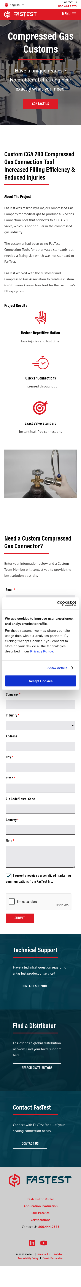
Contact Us (40, 104)
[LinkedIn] (32, 1243)
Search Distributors (37, 1068)
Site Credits (43, 1254)
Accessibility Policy (28, 1258)
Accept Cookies (40, 681)
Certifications (40, 1220)
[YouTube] (44, 1243)
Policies (58, 1254)
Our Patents (40, 1213)
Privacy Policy (41, 651)
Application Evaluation (41, 1206)
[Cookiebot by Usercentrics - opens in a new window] (57, 603)
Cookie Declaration (53, 1258)
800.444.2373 (67, 6)
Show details (57, 668)
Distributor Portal (40, 1199)
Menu (66, 14)
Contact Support (35, 986)
